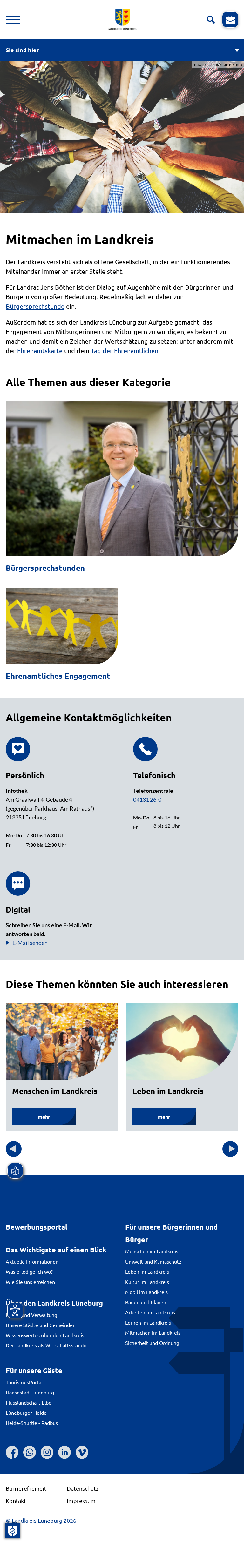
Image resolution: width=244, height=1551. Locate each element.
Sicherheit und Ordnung (152, 1342)
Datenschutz (82, 1488)
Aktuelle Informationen (32, 1261)
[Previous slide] (14, 1149)
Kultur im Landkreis (147, 1281)
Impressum (81, 1500)
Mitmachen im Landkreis (152, 1332)
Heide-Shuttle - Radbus (32, 1423)
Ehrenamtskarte (40, 350)
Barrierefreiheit (26, 1488)
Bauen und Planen (145, 1302)
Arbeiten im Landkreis (150, 1312)
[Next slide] (230, 1149)
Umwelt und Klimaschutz (153, 1261)
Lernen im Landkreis (148, 1322)
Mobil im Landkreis (146, 1292)
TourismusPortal (24, 1382)
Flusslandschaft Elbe (28, 1402)
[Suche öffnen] (211, 19)
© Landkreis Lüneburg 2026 (41, 1520)
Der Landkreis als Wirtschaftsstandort (48, 1345)
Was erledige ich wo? (29, 1271)
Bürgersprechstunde (35, 306)
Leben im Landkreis (147, 1271)
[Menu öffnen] (13, 20)
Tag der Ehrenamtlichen (124, 350)
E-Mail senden (30, 942)
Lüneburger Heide (26, 1412)
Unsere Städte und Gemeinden (41, 1325)
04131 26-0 (147, 799)
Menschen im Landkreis (151, 1251)
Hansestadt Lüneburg (30, 1392)
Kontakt (16, 1500)
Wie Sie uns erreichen (30, 1281)
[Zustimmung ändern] (12, 1530)
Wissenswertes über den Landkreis (45, 1335)
